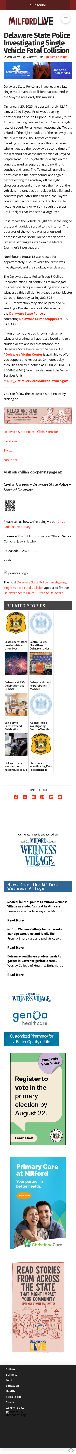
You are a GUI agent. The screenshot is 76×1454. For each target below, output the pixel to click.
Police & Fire (55, 57)
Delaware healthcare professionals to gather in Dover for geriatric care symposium (34, 959)
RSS (67, 57)
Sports (10, 1402)
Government (14, 1363)
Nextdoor (11, 460)
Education (12, 1385)
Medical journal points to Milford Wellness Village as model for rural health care (37, 904)
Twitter (9, 450)
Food (9, 1380)
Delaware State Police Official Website (31, 432)
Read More (15, 920)
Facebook (11, 441)
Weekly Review (15, 1408)
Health (10, 1391)
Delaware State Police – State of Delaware (33, 593)
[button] (65, 18)
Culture (11, 1369)
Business (11, 1374)
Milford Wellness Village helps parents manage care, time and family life (34, 932)
